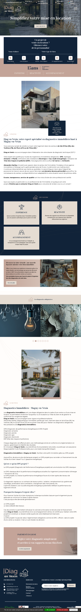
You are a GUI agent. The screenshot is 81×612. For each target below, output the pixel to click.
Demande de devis (31, 584)
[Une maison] (44, 58)
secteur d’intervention (43, 2)
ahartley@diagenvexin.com (12, 586)
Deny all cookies (63, 609)
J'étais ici (29, 595)
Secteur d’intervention (30, 587)
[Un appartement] (57, 58)
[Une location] (24, 58)
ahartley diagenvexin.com (13, 2)
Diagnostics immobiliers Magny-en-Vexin (49, 606)
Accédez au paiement (24, 549)
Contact (28, 593)
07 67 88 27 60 (28, 2)
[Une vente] (10, 58)
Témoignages (30, 590)
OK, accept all (50, 609)
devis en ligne (59, 2)
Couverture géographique (40, 28)
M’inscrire (71, 585)
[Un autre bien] (71, 58)
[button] (33, 341)
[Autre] (37, 58)
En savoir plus (11, 283)
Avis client (72, 2)
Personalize (73, 609)
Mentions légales (57, 607)
